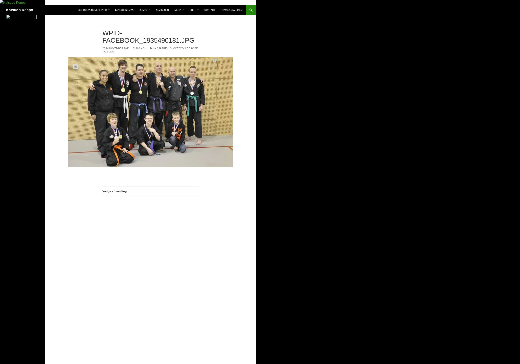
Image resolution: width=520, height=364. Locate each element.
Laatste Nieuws (124, 10)
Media (177, 10)
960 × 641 (141, 48)
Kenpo (143, 10)
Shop (193, 10)
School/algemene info (92, 10)
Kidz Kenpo (162, 10)
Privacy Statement (232, 10)
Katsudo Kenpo (19, 10)
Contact (209, 10)
